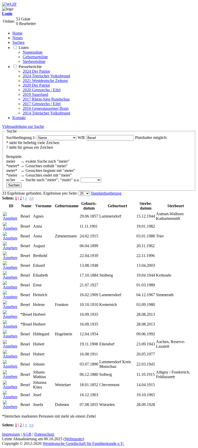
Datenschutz (44, 434)
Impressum (11, 434)
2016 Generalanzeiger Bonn (46, 108)
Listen (24, 47)
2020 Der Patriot (36, 85)
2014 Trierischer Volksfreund (46, 113)
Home (17, 33)
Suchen (18, 42)
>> (31, 198)
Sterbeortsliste (34, 61)
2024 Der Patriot (36, 71)
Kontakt (19, 117)
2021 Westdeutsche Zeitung (45, 80)
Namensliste (33, 52)
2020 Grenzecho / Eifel (42, 90)
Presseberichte (30, 66)
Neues (17, 38)
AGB (26, 434)
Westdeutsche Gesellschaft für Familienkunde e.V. (83, 443)
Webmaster (74, 439)
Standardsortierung (106, 193)
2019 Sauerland (35, 94)
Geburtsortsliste (35, 57)
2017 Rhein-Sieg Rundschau (46, 99)
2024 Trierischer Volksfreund (46, 76)
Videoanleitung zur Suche (23, 126)
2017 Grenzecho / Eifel (42, 104)
